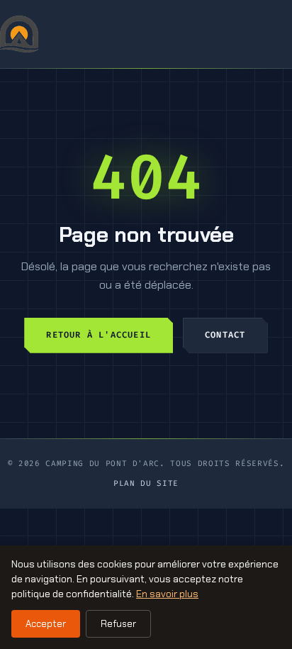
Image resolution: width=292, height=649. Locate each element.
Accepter (46, 624)
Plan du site (146, 483)
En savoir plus (167, 593)
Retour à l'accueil (98, 334)
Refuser (118, 624)
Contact (225, 334)
